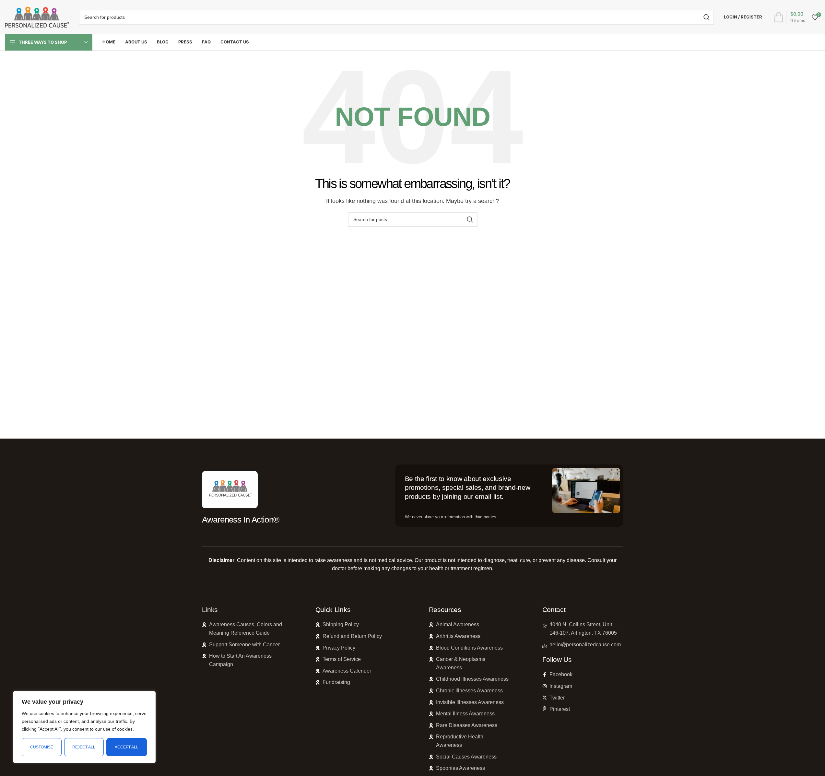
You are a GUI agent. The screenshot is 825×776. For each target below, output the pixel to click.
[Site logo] (37, 16)
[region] (84, 727)
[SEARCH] (706, 17)
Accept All (126, 747)
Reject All (83, 747)
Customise (41, 747)
